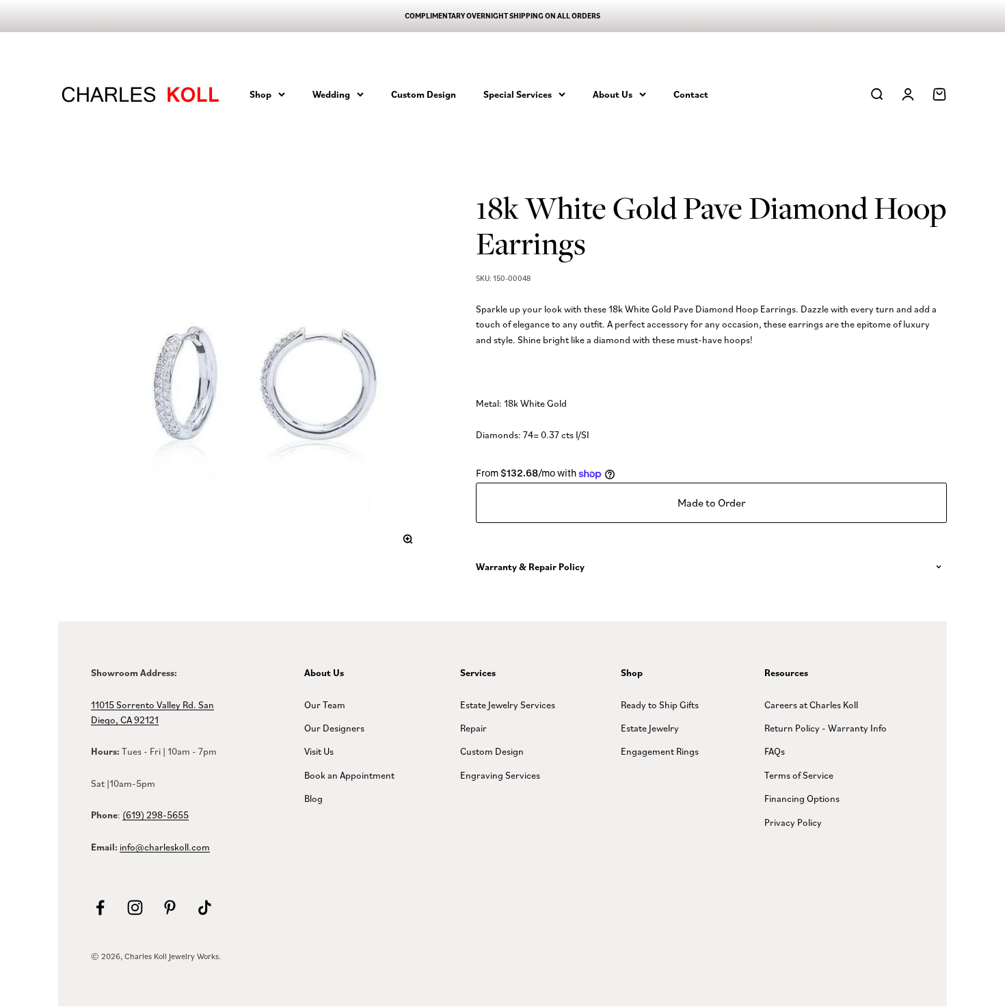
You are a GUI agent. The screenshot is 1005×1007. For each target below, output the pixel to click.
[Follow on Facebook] (100, 907)
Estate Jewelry (650, 728)
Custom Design (423, 94)
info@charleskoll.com (165, 846)
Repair (473, 728)
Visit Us (319, 751)
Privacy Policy (793, 822)
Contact (690, 94)
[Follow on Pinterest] (170, 907)
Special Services (517, 94)
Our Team (324, 704)
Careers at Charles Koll (811, 704)
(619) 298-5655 (155, 814)
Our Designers (334, 728)
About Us (612, 94)
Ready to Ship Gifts (660, 704)
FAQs (774, 751)
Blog (313, 798)
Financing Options (802, 798)
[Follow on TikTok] (205, 907)
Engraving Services (500, 775)
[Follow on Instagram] (135, 907)
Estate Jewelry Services (507, 704)
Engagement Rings (660, 751)
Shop (260, 94)
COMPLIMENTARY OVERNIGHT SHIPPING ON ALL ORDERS (502, 16)
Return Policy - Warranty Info (825, 728)
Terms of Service (798, 775)
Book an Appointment (349, 775)
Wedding (331, 94)
